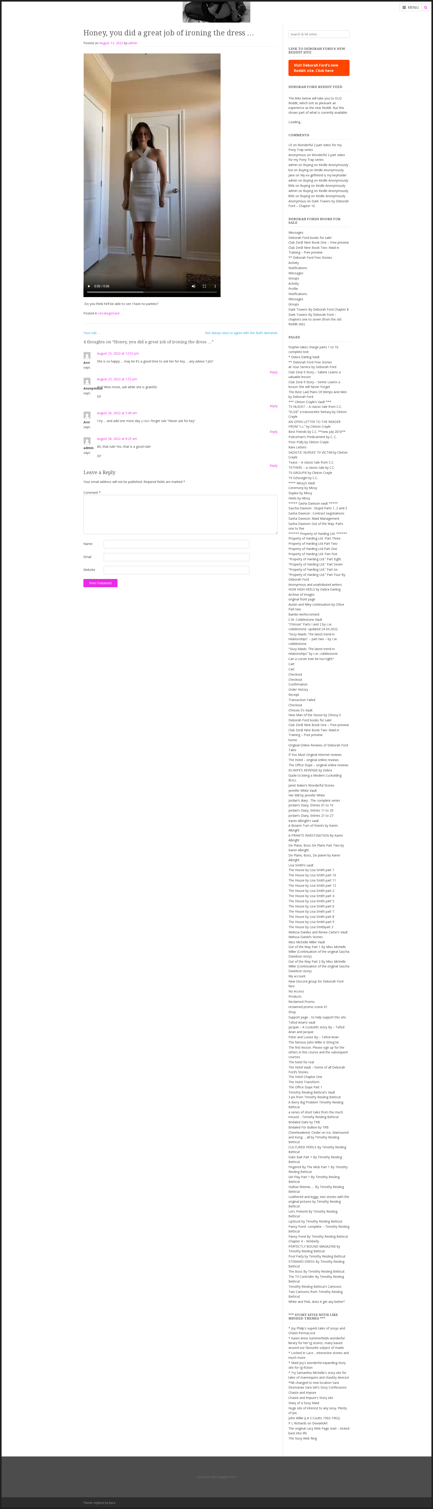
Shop (292, 1012)
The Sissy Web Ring (302, 1438)
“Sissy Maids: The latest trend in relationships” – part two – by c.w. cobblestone (312, 639)
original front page (301, 599)
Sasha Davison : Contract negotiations (316, 513)
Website (89, 570)
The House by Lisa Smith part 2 (311, 890)
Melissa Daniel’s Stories (305, 937)
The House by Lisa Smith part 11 (312, 880)
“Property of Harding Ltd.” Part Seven (315, 564)
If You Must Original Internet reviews (315, 754)
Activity (293, 263)
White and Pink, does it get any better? (316, 1301)
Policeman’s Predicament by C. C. (312, 437)
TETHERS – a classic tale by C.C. (311, 467)
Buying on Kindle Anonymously (325, 165)
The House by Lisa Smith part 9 (311, 922)
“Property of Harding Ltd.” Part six (313, 569)
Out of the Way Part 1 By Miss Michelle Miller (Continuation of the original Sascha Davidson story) (318, 951)
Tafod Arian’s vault (302, 1022)
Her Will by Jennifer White (306, 795)
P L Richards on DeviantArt (308, 1423)
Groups (293, 278)
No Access (296, 991)
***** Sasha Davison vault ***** (313, 503)
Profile (293, 288)
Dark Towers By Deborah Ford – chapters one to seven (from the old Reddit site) (314, 319)
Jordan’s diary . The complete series (314, 800)
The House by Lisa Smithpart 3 (310, 927)
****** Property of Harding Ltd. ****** (317, 533)
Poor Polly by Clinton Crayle (308, 442)
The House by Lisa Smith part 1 (311, 870)
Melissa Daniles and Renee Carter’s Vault (318, 932)
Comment (92, 492)
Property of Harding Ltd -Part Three (314, 538)
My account (297, 976)
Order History (298, 689)
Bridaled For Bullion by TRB (308, 1127)
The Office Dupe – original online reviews (318, 765)
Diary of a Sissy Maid (303, 1403)
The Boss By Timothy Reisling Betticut (316, 1271)
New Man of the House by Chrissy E (314, 715)
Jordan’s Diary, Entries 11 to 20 (310, 810)
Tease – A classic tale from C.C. (311, 462)
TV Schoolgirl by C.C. (303, 478)
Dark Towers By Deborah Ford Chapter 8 (318, 309)
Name (87, 544)
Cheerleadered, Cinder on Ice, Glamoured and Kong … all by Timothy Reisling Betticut (318, 1137)
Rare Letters (297, 447)
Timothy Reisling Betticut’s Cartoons (314, 1286)
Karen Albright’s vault (303, 821)
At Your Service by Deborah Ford (312, 367)
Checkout (295, 674)
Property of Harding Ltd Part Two (312, 543)
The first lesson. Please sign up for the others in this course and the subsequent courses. (318, 1052)
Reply (274, 372)
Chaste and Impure (302, 1392)
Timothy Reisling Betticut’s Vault (311, 1092)
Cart (291, 664)
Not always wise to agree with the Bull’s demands (241, 333)
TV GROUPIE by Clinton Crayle (310, 473)
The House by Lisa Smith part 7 (311, 911)
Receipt (293, 694)
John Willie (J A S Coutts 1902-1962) (314, 1418)
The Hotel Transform (303, 1082)
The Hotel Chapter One (305, 1077)
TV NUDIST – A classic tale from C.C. (315, 406)
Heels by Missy (299, 498)
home (292, 740)
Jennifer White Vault (302, 790)
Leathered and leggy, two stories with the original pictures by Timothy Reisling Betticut (318, 1201)
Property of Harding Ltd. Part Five (312, 554)
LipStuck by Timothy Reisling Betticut (315, 1221)
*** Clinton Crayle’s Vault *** (309, 402)
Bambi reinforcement (304, 614)
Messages (295, 232)
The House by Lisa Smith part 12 (312, 885)
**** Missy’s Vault (301, 483)
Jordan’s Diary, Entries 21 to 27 (310, 815)
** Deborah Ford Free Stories (310, 257)
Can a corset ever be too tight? (311, 659)
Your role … (91, 333)
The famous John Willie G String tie (313, 1042)
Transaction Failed (301, 700)
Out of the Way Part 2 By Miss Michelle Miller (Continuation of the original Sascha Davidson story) (318, 966)
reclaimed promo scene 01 (307, 1007)
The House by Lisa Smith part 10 (312, 875)
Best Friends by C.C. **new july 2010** (316, 431)
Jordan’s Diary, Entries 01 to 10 (310, 805)
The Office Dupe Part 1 (305, 1087)
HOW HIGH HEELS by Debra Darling (314, 589)
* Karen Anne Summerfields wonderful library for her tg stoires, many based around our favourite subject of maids (316, 1343)
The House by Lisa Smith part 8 (311, 916)
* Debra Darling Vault (304, 357)
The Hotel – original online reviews (313, 760)
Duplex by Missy (300, 493)
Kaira (112, 1503)
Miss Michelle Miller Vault (306, 942)
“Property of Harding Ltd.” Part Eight (314, 559)
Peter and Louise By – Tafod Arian (313, 1037)
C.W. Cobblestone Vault (305, 619)
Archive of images (301, 594)
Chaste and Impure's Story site (310, 1398)
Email (87, 557)
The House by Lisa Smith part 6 (311, 906)
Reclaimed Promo (301, 1001)
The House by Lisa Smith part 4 (311, 896)
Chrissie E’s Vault (300, 710)
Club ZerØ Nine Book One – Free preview (318, 242)
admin (132, 43)
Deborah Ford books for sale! (310, 237)
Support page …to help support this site (317, 1017)
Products (295, 996)
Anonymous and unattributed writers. (315, 584)
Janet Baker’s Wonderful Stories (311, 785)
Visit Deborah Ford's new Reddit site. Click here (316, 68)
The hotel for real (301, 1062)
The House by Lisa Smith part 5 (311, 901)
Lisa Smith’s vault (300, 865)
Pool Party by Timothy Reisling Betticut (316, 1256)
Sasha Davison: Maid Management (313, 518)
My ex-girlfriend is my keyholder (323, 175)
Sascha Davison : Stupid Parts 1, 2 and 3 (317, 508)
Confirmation (298, 684)
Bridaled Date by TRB (304, 1122)
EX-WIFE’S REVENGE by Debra (310, 770)
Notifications (297, 268)
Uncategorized (108, 313)
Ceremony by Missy (302, 488)
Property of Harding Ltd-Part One (312, 549)
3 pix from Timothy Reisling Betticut (314, 1097)
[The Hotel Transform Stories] (216, 11)
